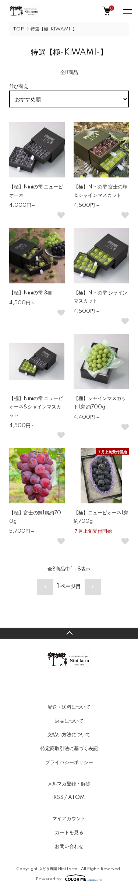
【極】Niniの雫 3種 (30, 293)
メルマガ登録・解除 (69, 783)
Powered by (48, 879)
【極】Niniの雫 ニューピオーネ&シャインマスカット (36, 407)
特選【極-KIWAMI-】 (54, 29)
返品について (69, 721)
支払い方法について (69, 734)
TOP (18, 29)
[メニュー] (127, 11)
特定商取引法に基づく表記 (69, 748)
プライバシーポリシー (69, 762)
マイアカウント (69, 818)
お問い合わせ (69, 846)
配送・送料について (69, 707)
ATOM (76, 797)
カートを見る (69, 832)
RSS (58, 797)
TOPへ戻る (69, 633)
